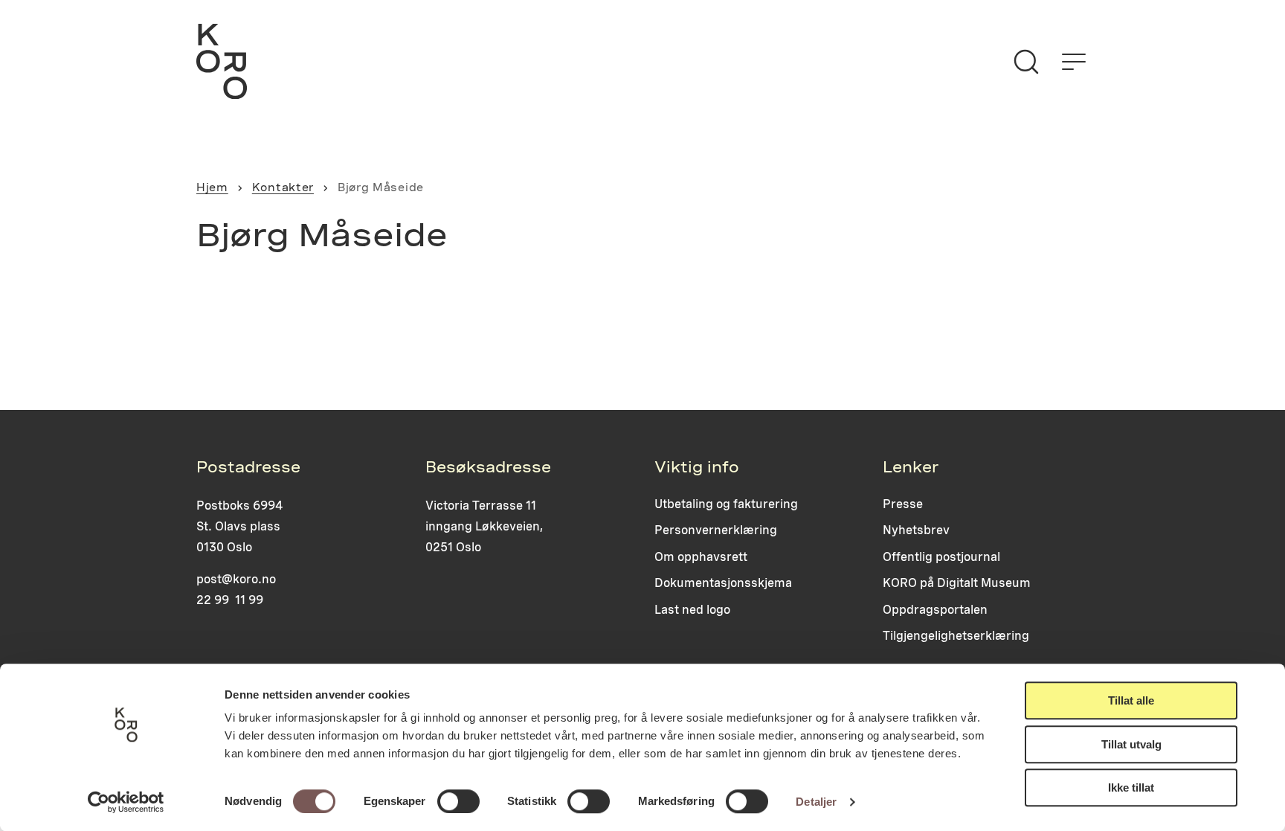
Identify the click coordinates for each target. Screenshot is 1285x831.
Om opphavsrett (700, 557)
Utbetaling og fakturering (726, 504)
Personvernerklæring (715, 530)
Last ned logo (692, 610)
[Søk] (1026, 62)
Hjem (212, 187)
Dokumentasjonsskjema (723, 583)
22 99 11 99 (229, 600)
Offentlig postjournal (941, 557)
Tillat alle (1131, 700)
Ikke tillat (1131, 787)
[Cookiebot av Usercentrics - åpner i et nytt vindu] (126, 802)
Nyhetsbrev (916, 530)
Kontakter (283, 187)
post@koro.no (236, 579)
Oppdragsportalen (935, 610)
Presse (903, 504)
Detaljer (816, 801)
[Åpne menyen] (1074, 62)
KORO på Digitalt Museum (957, 583)
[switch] (458, 801)
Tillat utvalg (1131, 744)
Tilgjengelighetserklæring (956, 636)
